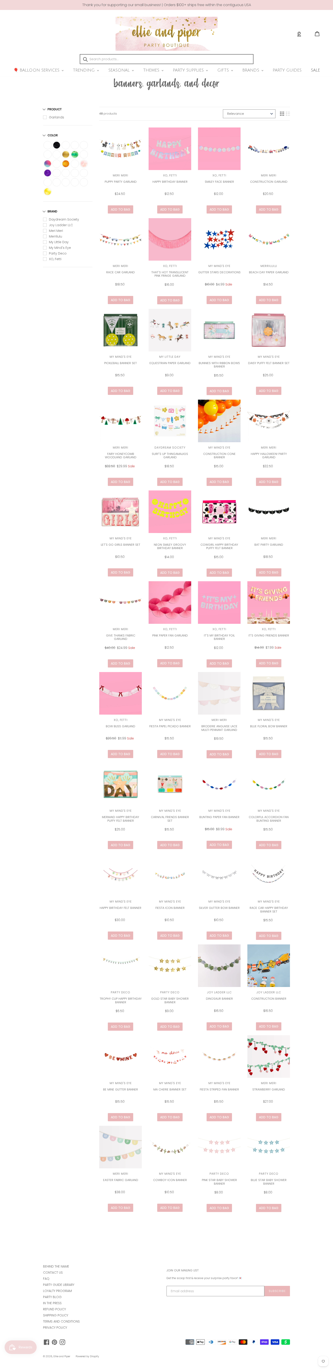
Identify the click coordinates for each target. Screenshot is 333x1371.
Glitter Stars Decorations (219, 272)
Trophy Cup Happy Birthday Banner (121, 1000)
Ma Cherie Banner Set (169, 1089)
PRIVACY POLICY (55, 1327)
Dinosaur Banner (219, 998)
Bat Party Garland (268, 545)
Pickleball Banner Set (120, 363)
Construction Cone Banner (219, 456)
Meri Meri (56, 230)
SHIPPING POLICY (55, 1315)
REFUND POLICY (54, 1309)
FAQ (46, 1278)
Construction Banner (268, 998)
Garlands (56, 117)
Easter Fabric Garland (120, 1180)
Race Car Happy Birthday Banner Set (269, 910)
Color (53, 135)
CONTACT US (53, 1272)
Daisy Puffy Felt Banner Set (269, 363)
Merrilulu (55, 236)
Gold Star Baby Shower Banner (170, 1000)
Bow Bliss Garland (120, 726)
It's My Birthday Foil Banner (219, 637)
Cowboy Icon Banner (170, 1180)
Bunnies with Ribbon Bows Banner (219, 365)
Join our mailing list (182, 1270)
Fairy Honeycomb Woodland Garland (120, 456)
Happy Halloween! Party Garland (269, 456)
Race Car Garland (120, 272)
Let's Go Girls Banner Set (120, 545)
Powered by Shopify (87, 1356)
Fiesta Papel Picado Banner (170, 726)
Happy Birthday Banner (170, 182)
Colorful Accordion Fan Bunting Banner (269, 819)
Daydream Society (64, 219)
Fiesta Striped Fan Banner (219, 1089)
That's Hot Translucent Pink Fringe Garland (169, 274)
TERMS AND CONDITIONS (61, 1321)
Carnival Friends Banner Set (170, 819)
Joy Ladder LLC (61, 225)
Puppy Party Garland (121, 182)
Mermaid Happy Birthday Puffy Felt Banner (120, 819)
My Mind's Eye (60, 247)
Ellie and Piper (61, 1356)
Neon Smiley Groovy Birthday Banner (170, 546)
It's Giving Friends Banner (269, 635)
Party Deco (58, 253)
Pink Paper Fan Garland (170, 635)
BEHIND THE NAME (56, 1266)
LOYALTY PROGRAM (57, 1291)
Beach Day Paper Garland (269, 272)
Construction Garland (268, 182)
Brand (52, 211)
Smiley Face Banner (219, 182)
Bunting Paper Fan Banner (219, 817)
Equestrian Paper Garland (170, 363)
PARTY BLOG (52, 1297)
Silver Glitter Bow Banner (219, 908)
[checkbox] (47, 145)
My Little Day (59, 242)
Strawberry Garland (268, 1089)
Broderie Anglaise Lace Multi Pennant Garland (219, 728)
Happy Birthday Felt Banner (120, 908)
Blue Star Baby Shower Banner (269, 1182)
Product (55, 109)
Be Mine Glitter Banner (120, 1089)
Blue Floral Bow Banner (268, 726)
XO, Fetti (55, 259)
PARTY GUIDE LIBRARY (58, 1284)
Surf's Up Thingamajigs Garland (170, 456)
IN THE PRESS (52, 1303)
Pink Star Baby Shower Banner (219, 1182)
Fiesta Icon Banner (170, 908)
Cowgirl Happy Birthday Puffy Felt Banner (219, 546)
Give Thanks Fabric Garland (120, 637)
